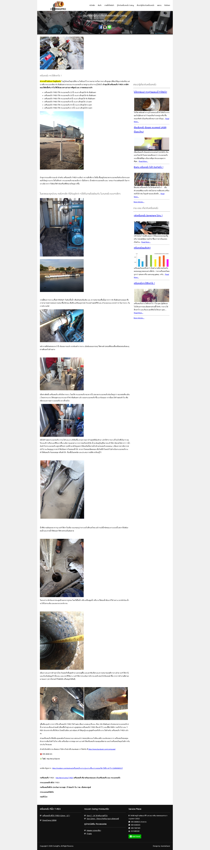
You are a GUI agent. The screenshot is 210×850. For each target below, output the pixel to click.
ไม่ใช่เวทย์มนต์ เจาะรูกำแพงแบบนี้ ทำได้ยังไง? (150, 92)
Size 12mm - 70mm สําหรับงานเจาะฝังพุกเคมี (103, 819)
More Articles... (139, 202)
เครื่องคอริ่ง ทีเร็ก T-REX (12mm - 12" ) (56, 816)
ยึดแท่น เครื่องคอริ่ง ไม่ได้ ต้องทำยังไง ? (148, 167)
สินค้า (100, 5)
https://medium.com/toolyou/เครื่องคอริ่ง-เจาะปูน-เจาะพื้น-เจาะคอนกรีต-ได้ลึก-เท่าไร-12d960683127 (87, 768)
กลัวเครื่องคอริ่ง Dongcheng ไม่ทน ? (148, 216)
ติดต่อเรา (167, 5)
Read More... (143, 161)
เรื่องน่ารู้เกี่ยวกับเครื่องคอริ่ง (145, 5)
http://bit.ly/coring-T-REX (64, 778)
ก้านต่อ (89, 834)
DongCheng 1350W (49, 820)
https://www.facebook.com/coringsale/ (102, 749)
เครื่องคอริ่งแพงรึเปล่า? (142, 248)
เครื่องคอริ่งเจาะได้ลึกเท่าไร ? (144, 283)
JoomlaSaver (165, 846)
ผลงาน (159, 5)
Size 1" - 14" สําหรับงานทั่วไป (97, 816)
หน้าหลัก (92, 5)
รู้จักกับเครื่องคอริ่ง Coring (125, 5)
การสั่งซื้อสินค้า (109, 5)
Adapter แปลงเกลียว (94, 830)
